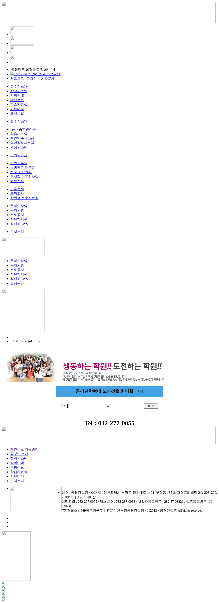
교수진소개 (18, 86)
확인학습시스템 (22, 138)
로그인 (32, 78)
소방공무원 (18, 163)
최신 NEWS (19, 224)
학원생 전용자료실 (24, 198)
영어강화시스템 (22, 143)
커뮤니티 (17, 109)
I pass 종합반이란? (23, 129)
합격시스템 (18, 91)
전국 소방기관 (21, 172)
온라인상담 (18, 206)
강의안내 (17, 95)
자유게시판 (18, 219)
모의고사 (17, 193)
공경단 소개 (19, 454)
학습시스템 (18, 134)
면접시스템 (18, 147)
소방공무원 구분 (22, 167)
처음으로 (17, 78)
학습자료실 (18, 104)
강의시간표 (18, 155)
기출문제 (17, 189)
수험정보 (17, 100)
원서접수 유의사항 (24, 176)
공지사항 (17, 210)
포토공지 (17, 215)
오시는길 (17, 113)
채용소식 (17, 181)
